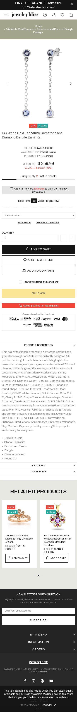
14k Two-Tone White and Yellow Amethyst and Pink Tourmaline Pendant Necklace (57, 540)
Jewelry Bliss (24, 14)
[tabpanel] (19, 536)
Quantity (8, 233)
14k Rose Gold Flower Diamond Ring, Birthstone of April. (19, 538)
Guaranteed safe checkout (38, 314)
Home (38, 26)
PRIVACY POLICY (29, 705)
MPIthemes (42, 672)
